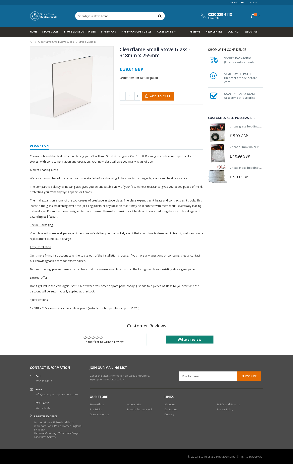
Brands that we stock (139, 409)
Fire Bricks (96, 409)
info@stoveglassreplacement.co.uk (56, 394)
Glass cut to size (99, 414)
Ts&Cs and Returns (228, 404)
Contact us (170, 409)
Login (253, 2)
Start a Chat (42, 407)
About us (169, 404)
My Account (237, 2)
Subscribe (249, 376)
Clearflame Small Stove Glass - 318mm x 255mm (155, 52)
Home (31, 41)
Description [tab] (39, 145)
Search (159, 16)
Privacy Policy (225, 409)
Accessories (134, 404)
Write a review (189, 339)
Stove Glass (97, 404)
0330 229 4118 (43, 381)
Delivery (169, 414)
